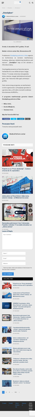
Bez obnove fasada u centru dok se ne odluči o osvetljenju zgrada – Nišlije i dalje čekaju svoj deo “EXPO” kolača (23, 371)
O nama (4, 403)
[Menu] (3, 3)
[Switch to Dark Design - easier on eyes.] (30, 3)
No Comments (7, 19)
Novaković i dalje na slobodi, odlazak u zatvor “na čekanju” (22, 382)
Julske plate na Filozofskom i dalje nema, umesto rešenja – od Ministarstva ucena (15, 197)
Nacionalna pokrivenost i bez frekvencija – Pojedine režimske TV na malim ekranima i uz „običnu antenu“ (17, 225)
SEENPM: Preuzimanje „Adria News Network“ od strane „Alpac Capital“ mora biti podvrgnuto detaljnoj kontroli (22, 306)
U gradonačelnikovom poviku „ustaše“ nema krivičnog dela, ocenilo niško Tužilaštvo (22, 329)
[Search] (32, 3)
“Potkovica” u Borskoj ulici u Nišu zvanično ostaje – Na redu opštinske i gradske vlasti (22, 360)
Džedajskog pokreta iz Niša (19, 55)
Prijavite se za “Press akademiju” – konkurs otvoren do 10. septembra (16, 170)
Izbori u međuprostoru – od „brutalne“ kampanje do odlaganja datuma (20, 339)
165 (16, 392)
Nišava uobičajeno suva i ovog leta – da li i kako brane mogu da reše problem (22, 350)
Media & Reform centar (12, 16)
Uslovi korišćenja (17, 405)
